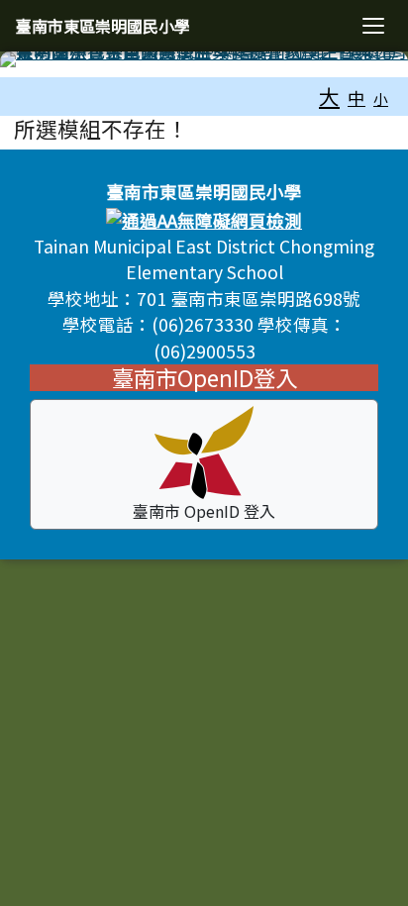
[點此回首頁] (204, 59)
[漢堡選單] (373, 26)
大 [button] (329, 96)
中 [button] (356, 97)
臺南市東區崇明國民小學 (103, 26)
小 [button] (380, 98)
